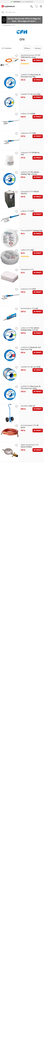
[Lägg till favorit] (16, 55)
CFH (13, 25)
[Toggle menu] (40, 6)
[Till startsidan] (8, 6)
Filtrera (27, 48)
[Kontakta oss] (32, 6)
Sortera (38, 48)
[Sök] (3, 12)
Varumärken (7, 25)
